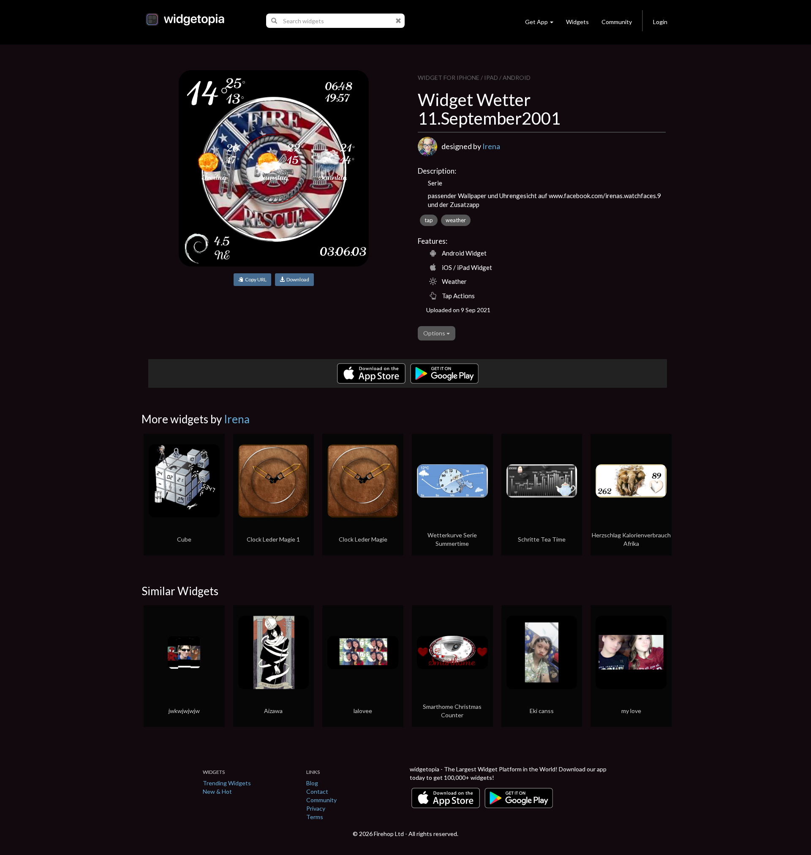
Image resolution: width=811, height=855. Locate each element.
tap (429, 220)
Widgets (577, 21)
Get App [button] (536, 21)
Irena (491, 146)
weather (456, 220)
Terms (314, 816)
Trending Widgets (227, 783)
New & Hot (217, 791)
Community (616, 21)
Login (660, 21)
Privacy (315, 808)
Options (434, 333)
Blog (312, 783)
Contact (317, 791)
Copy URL (255, 279)
